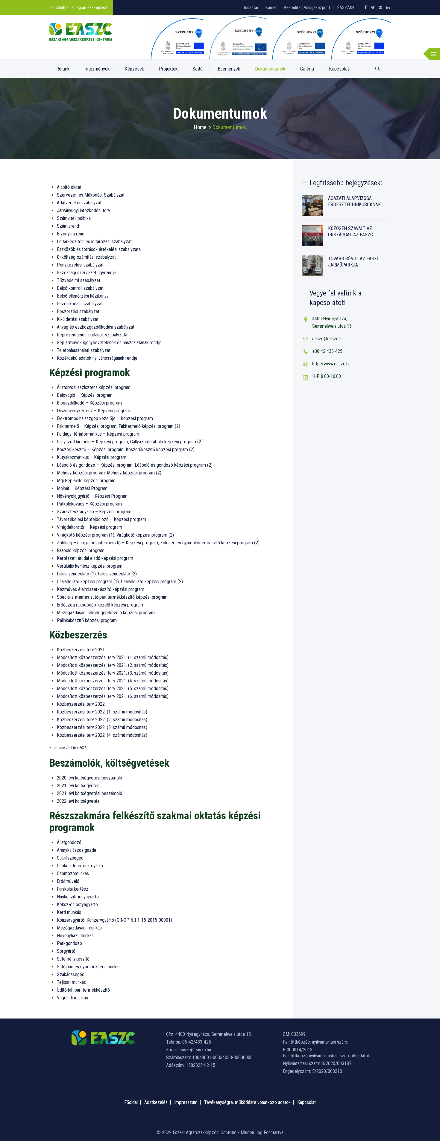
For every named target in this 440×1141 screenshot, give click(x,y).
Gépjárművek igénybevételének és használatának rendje (109, 342)
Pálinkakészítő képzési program (87, 620)
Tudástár (250, 7)
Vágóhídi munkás (72, 998)
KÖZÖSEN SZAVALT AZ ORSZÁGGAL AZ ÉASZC (350, 232)
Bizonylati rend (70, 234)
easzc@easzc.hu (328, 338)
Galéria (307, 69)
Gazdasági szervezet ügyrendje (86, 272)
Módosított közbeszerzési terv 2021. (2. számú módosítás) (113, 665)
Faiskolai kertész (72, 889)
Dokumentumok (270, 69)
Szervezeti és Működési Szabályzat (91, 195)
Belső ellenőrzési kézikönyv (83, 296)
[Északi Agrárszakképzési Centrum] (80, 31)
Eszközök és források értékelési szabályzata (99, 249)
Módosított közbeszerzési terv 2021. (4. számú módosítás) (113, 681)
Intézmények (97, 69)
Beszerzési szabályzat (78, 311)
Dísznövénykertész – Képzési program (93, 410)
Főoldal (131, 1102)
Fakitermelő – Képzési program (86, 426)
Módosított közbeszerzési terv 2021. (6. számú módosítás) (113, 696)
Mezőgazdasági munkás (79, 928)
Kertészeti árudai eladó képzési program (95, 558)
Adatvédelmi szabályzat (79, 203)
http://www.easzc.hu (331, 364)
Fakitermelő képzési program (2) (149, 426)
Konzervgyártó (70, 920)
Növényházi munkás (75, 935)
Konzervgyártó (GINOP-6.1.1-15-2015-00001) (129, 920)
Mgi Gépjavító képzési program (86, 480)
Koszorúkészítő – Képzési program (90, 449)
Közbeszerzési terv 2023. (68, 747)
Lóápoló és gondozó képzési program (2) (174, 465)
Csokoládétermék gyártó (80, 866)
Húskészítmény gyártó (78, 897)
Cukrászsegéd (70, 858)
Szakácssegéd (70, 974)
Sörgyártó (66, 951)
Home (200, 127)
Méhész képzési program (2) (134, 473)
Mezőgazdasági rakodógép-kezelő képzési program (106, 612)
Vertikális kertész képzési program (89, 566)
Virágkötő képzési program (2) (145, 535)
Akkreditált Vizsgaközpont (307, 7)
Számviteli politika (74, 218)
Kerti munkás (69, 912)
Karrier (271, 7)
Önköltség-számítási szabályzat (86, 257)
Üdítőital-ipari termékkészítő (83, 990)
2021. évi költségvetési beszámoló (89, 793)
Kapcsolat (339, 69)
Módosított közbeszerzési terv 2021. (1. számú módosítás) (113, 657)
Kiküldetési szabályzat (77, 319)
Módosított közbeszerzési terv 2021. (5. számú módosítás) (113, 688)
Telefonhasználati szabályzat (83, 350)
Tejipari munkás (71, 982)
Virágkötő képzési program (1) (85, 535)
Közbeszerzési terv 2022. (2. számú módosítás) (102, 719)
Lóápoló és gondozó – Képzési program (95, 465)
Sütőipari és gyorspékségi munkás (89, 967)
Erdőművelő (68, 881)
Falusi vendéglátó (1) (76, 574)
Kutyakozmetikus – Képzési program (91, 457)
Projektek (168, 69)
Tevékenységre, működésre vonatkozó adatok (247, 1102)
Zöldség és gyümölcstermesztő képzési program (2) (210, 543)
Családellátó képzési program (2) (152, 581)
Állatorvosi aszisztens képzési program (94, 387)
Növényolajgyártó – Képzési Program (92, 496)
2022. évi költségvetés (78, 801)
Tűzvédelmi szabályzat (78, 280)
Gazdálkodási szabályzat (80, 304)
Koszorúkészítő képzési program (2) (160, 449)
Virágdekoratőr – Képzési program (89, 527)
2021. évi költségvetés (78, 785)
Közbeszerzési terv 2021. (81, 650)
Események (229, 69)
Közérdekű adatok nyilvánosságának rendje (97, 358)
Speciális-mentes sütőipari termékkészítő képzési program (112, 597)
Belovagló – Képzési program (85, 395)
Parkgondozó (69, 943)
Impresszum (186, 1102)
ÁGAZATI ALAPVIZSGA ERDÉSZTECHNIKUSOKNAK (354, 201)
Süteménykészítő (73, 959)
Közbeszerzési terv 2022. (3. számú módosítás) (102, 727)
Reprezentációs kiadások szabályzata (92, 335)
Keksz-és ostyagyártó (77, 904)
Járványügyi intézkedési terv (83, 210)
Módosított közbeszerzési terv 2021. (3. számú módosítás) (113, 673)
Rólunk (62, 69)
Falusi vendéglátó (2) (117, 574)
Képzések (134, 69)
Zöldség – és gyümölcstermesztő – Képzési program (107, 543)
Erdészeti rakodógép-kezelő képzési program (100, 605)
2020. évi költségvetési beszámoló (89, 778)
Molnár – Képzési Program (82, 488)
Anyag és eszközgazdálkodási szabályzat (95, 327)
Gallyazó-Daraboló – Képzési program (92, 442)
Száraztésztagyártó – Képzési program (94, 511)
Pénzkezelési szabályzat (80, 265)
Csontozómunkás (73, 873)
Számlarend (68, 226)
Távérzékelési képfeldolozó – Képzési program (101, 519)
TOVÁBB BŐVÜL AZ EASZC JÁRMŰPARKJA (354, 262)
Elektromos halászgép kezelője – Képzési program (105, 418)
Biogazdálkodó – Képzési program (89, 403)
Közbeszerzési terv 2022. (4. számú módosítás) (102, 735)
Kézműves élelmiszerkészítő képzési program (100, 589)
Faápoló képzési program (80, 550)
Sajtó (197, 69)
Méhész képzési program (81, 473)
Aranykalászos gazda (76, 850)
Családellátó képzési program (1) (88, 581)
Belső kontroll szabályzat (80, 288)
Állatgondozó (69, 842)
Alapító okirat (69, 187)
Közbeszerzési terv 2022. (81, 704)
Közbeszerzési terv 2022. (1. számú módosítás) (102, 712)
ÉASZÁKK (346, 7)
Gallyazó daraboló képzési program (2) (166, 442)
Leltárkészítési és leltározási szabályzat (94, 241)
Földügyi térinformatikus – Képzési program (98, 434)
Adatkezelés (156, 1102)
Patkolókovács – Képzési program (89, 504)
